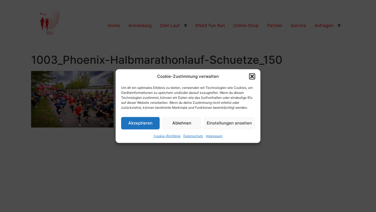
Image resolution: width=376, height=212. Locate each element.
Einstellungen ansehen (229, 123)
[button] (252, 76)
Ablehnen (181, 123)
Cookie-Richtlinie (167, 136)
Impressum (214, 136)
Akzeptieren (140, 123)
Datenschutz (193, 136)
